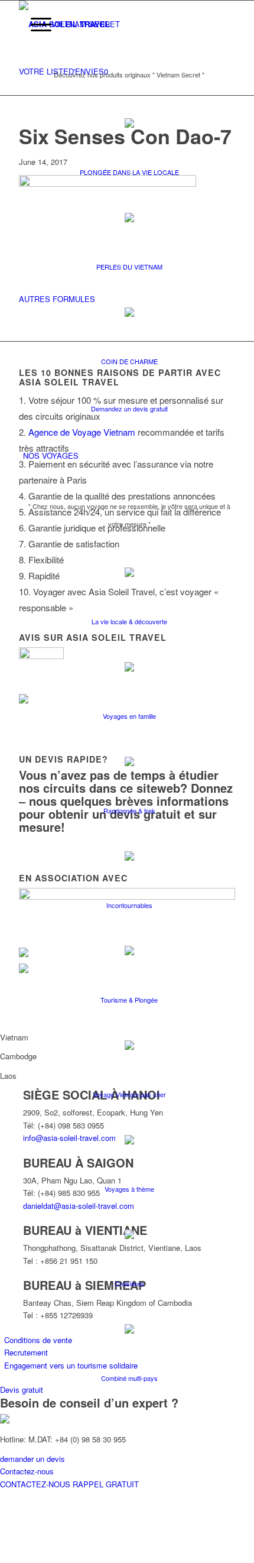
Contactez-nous (27, 1471)
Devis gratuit (21, 1389)
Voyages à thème (129, 1189)
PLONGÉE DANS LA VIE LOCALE (129, 172)
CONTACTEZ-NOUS (36, 1484)
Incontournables (129, 905)
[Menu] (35, 24)
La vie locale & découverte (129, 621)
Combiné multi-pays (129, 1378)
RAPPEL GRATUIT (106, 1484)
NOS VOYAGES (51, 455)
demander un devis (32, 1458)
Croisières (129, 1283)
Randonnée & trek (129, 810)
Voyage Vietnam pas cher (129, 1094)
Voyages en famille (129, 716)
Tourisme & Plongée (129, 999)
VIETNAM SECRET (85, 24)
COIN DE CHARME (129, 361)
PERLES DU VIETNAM (129, 266)
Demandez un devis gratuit (129, 408)
